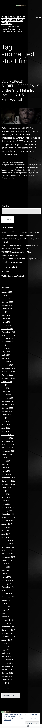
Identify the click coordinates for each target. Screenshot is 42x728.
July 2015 (5, 683)
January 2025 (7, 328)
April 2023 (5, 391)
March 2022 (6, 431)
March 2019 (6, 537)
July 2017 (5, 603)
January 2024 (7, 365)
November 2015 (8, 670)
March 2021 (6, 471)
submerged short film (22, 173)
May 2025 (5, 315)
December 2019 (7, 514)
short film (11, 167)
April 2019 (5, 534)
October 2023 (7, 375)
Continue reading (9, 154)
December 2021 (7, 441)
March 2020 (6, 504)
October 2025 (7, 302)
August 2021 (6, 454)
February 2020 (7, 507)
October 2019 (7, 521)
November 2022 (8, 405)
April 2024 (5, 355)
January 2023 (7, 398)
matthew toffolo (7, 173)
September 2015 (8, 676)
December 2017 (7, 587)
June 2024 (5, 348)
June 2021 (5, 461)
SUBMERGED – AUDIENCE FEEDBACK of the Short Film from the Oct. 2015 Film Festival (20, 90)
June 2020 (5, 494)
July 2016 (5, 643)
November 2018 (8, 550)
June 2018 (5, 567)
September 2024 (8, 342)
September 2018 (8, 557)
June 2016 (5, 646)
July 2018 (5, 564)
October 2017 (7, 593)
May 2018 (5, 570)
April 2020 (5, 501)
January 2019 (7, 544)
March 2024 (6, 358)
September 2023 (8, 378)
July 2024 (5, 345)
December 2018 (7, 547)
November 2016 (8, 630)
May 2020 (5, 497)
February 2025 (7, 325)
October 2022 (7, 408)
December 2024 (8, 332)
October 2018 (7, 554)
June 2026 (5, 299)
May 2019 (5, 531)
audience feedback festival (23, 165)
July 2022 (5, 418)
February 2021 (7, 474)
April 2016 (5, 653)
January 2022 (7, 438)
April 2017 (5, 613)
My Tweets (6, 271)
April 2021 (5, 468)
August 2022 (6, 415)
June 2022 (5, 421)
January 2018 (7, 584)
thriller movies (32, 167)
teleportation (11, 175)
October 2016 (7, 633)
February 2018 (7, 580)
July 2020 (5, 491)
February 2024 (7, 362)
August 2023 (6, 381)
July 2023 (5, 385)
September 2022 (8, 411)
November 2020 (8, 481)
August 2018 (6, 560)
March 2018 (6, 577)
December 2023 (8, 368)
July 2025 (5, 312)
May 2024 (5, 352)
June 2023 (5, 388)
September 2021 (8, 451)
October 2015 (7, 673)
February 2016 (7, 660)
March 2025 (6, 322)
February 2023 (7, 395)
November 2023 (8, 372)
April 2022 (5, 428)
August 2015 (6, 680)
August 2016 (6, 640)
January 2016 (7, 663)
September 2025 (8, 305)
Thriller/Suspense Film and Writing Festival (13, 20)
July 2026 (5, 295)
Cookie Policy (7, 719)
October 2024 (7, 338)
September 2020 (8, 484)
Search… (5, 206)
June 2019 (5, 527)
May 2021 (5, 464)
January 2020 (7, 511)
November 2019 (8, 517)
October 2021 (7, 448)
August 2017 (6, 600)
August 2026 (6, 292)
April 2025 (5, 319)
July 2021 (5, 458)
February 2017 (7, 620)
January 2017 (7, 623)
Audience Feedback (15, 170)
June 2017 (5, 607)
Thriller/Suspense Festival (12, 276)
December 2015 (7, 666)
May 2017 (5, 610)
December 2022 (8, 401)
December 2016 (7, 627)
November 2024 (8, 335)
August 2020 (6, 487)
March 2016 (6, 656)
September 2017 (8, 597)
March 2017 (6, 617)
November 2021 (8, 444)
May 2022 (5, 425)
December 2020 (8, 478)
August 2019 (6, 524)
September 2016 (8, 637)
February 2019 (7, 540)
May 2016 (5, 650)
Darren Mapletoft (29, 170)
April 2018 (5, 574)
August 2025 (6, 309)
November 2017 (8, 590)
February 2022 (7, 434)
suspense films (20, 167)
